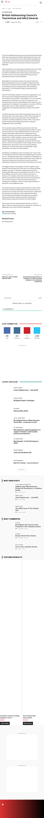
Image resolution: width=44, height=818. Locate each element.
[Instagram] (30, 2)
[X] (33, 2)
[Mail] (29, 801)
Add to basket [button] (5, 723)
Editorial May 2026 (21, 411)
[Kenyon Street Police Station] (8, 537)
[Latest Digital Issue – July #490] (7, 389)
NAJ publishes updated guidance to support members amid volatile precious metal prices (27, 431)
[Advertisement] (22, 257)
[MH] (3, 22)
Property (17, 522)
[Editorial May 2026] (7, 410)
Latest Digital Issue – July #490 (26, 390)
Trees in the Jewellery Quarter (26, 547)
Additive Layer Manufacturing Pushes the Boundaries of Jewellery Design (28, 488)
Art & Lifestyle (19, 544)
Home (4, 8)
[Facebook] (26, 2)
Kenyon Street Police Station (25, 536)
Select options (28, 723)
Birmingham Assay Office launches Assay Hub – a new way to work (27, 421)
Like (7, 328)
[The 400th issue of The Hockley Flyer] (8, 510)
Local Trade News (19, 418)
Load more (21, 469)
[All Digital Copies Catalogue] (7, 400)
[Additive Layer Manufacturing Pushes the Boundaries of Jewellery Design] (8, 488)
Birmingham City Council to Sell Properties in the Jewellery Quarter (28, 526)
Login (40, 298)
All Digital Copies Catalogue (24, 400)
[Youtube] (36, 2)
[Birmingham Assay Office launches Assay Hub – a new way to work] (7, 420)
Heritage (17, 533)
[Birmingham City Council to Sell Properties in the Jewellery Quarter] (8, 526)
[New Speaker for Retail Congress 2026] (7, 441)
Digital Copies (18, 387)
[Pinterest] (33, 801)
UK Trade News (16, 8)
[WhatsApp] (40, 805)
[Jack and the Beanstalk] (7, 452)
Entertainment (18, 450)
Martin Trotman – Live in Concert (26, 463)
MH (8, 22)
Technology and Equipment (22, 484)
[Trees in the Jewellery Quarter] (8, 548)
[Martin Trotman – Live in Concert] (7, 462)
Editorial (16, 408)
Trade (9, 8)
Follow (17, 328)
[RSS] (36, 801)
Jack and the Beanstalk (22, 452)
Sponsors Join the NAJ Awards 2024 (10, 277)
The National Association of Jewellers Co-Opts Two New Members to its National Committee (32, 279)
